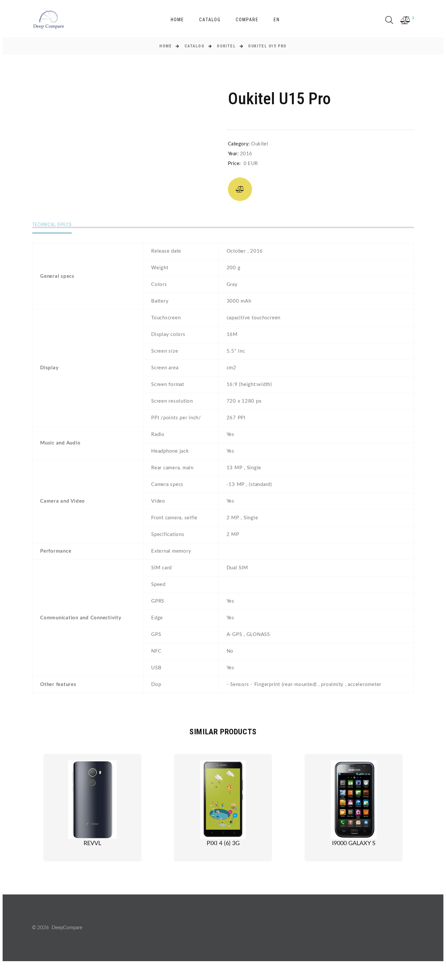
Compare (247, 19)
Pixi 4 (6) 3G (223, 843)
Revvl (92, 843)
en (277, 19)
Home (177, 19)
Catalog (210, 19)
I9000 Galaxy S (353, 843)
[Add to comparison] (240, 189)
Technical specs (52, 224)
